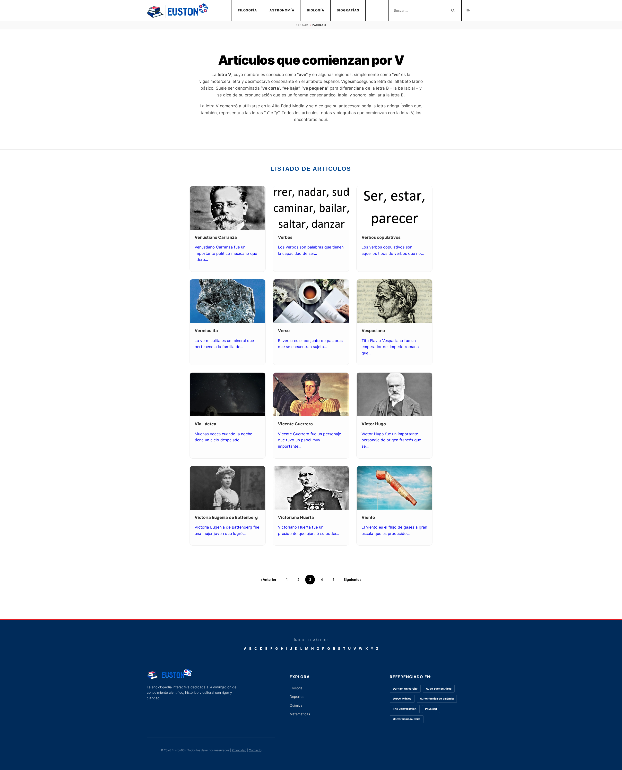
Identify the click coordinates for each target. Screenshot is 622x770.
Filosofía (247, 10)
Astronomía (281, 10)
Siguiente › (352, 579)
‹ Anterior (268, 579)
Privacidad (239, 750)
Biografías (348, 10)
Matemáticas (300, 714)
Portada (302, 25)
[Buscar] (453, 10)
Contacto (255, 750)
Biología (315, 10)
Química (296, 705)
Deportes (297, 696)
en (468, 10)
